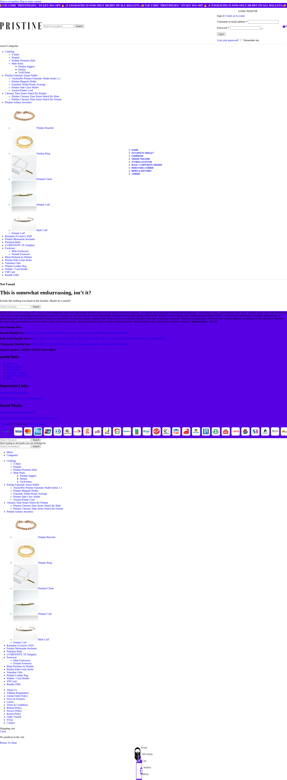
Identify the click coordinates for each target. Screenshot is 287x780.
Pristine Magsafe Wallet (24, 81)
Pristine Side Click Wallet (25, 87)
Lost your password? (228, 40)
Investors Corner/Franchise (14, 392)
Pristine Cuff (43, 204)
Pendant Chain (44, 179)
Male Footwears (20, 251)
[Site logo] (21, 29)
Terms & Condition (17, 372)
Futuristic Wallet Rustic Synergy (29, 84)
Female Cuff (18, 233)
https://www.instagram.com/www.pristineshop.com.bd (28, 418)
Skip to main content (30, 1)
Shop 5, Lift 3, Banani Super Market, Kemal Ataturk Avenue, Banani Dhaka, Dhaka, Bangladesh (77, 332)
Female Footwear (21, 254)
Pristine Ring (43, 153)
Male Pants (17, 63)
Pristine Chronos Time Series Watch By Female (36, 99)
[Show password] (262, 28)
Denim (21, 69)
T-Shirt (15, 54)
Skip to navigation (10, 1)
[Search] (280, 26)
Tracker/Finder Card (22, 90)
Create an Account (235, 15)
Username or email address (232, 21)
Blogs (10, 378)
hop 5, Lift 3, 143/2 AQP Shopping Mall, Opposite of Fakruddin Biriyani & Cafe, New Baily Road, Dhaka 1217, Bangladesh (98, 338)
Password (223, 27)
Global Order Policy (17, 375)
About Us (12, 363)
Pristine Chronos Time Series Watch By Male (35, 96)
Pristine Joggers (26, 66)
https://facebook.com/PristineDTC (18, 412)
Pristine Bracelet (45, 128)
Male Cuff (42, 230)
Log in (221, 34)
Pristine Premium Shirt (23, 60)
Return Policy (14, 369)
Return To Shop (8, 742)
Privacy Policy (14, 366)
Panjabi (15, 57)
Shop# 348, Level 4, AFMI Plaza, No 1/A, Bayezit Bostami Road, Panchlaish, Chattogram (79, 344)
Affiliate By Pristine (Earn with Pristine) (21, 398)
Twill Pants (24, 72)
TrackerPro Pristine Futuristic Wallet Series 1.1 (36, 78)
